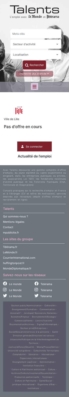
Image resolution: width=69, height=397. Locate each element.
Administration (47, 362)
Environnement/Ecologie (44, 317)
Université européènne (19, 350)
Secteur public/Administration (26, 305)
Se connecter (34, 146)
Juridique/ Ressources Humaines (40, 313)
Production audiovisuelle (27, 377)
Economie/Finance (20, 317)
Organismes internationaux (33, 358)
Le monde (15, 284)
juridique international (23, 384)
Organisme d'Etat (46, 384)
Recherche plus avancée (33, 73)
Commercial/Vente (23, 320)
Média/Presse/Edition (48, 347)
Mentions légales (13, 221)
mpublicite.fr (11, 232)
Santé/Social (45, 381)
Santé (55, 332)
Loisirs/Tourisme (44, 320)
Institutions (33, 388)
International (48, 354)
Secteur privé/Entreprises (33, 328)
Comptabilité (19, 354)
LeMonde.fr (10, 252)
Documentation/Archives (22, 324)
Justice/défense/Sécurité (21, 347)
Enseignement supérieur (25, 362)
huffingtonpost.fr (13, 263)
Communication (47, 309)
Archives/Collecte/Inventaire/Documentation (33, 373)
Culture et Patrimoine (25, 381)
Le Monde (14, 290)
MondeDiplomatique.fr (17, 268)
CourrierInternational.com (19, 257)
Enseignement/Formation (24, 309)
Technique (47, 377)
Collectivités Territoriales (46, 350)
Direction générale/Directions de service (33, 335)
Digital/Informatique (47, 324)
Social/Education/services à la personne (29, 332)
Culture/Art (50, 305)
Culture (51, 369)
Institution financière (33, 365)
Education (34, 354)
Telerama (46, 284)
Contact (8, 227)
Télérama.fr (10, 247)
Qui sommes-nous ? (15, 216)
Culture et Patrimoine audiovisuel (28, 369)
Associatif (15, 313)
